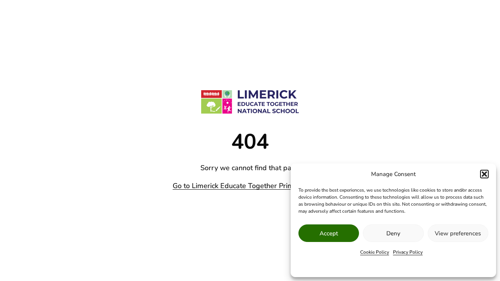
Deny (393, 233)
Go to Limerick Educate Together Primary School (250, 185)
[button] (484, 174)
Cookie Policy (374, 252)
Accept (329, 233)
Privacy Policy (408, 252)
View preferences (458, 233)
